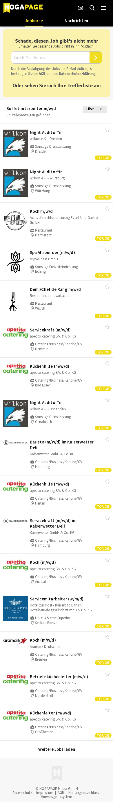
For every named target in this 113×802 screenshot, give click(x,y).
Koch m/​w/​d (41, 211)
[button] (104, 8)
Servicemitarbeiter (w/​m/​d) (57, 599)
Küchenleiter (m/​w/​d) (51, 713)
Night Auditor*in (46, 132)
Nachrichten (76, 20)
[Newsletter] (80, 8)
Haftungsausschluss (83, 792)
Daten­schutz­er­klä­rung (77, 73)
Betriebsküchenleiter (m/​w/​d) (59, 676)
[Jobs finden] (92, 8)
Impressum (44, 792)
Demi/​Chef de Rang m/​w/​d (55, 289)
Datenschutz (22, 792)
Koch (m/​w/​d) (43, 562)
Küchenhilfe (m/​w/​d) (50, 366)
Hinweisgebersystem (56, 796)
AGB (42, 73)
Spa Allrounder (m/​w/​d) (52, 252)
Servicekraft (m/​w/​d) (50, 330)
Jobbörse (34, 20)
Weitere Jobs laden (56, 749)
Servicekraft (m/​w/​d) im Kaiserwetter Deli (53, 523)
